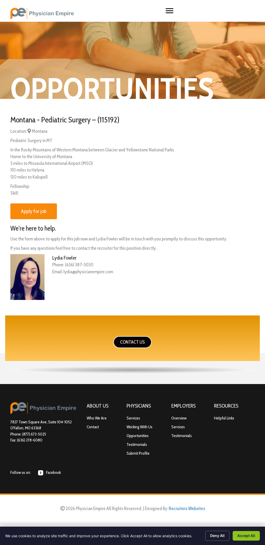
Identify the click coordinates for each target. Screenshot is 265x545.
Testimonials (137, 444)
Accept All (246, 535)
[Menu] (169, 10)
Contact (93, 426)
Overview (179, 418)
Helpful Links (224, 418)
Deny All (217, 535)
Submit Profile (138, 453)
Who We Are (97, 418)
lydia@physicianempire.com (88, 272)
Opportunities (138, 435)
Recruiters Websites (187, 508)
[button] (132, 342)
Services (133, 418)
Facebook (53, 472)
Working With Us (139, 426)
